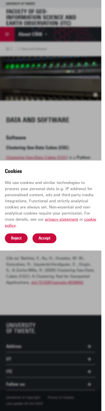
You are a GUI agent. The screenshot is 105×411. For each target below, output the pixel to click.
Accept (44, 238)
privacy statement (61, 219)
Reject (16, 238)
